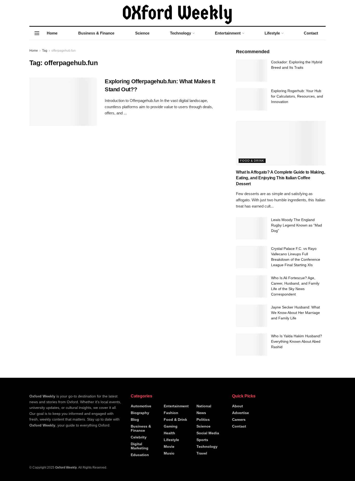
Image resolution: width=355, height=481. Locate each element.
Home (52, 33)
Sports (202, 440)
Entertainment (228, 33)
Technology (180, 33)
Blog (135, 419)
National (203, 406)
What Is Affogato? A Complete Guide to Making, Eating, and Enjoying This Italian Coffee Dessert (280, 178)
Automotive (141, 406)
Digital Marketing (139, 446)
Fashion (171, 413)
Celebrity (139, 437)
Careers (239, 419)
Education (140, 455)
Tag (44, 50)
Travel (201, 453)
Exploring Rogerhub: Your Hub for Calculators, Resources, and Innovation (297, 96)
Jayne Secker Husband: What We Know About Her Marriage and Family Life (295, 312)
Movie (169, 446)
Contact (311, 33)
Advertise (240, 413)
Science (142, 33)
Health (169, 433)
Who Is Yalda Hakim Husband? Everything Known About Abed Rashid (296, 341)
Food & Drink (252, 160)
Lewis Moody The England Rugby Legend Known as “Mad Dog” (296, 225)
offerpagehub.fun (63, 50)
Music (169, 453)
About (237, 406)
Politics (203, 419)
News (201, 413)
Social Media (207, 433)
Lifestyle (272, 33)
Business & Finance (96, 33)
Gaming (171, 426)
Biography (140, 413)
